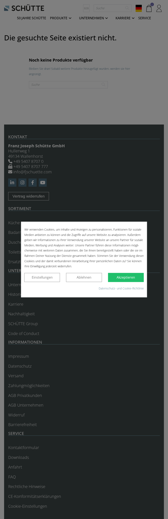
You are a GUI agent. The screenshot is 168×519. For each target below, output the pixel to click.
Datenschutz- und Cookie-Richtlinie (121, 288)
